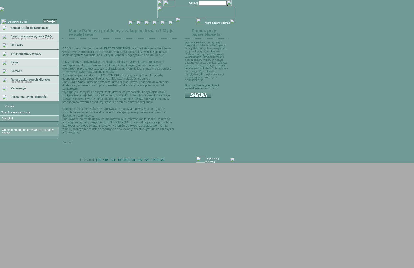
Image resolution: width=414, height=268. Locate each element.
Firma (14, 63)
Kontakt (16, 71)
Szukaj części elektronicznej (29, 28)
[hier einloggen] (50, 23)
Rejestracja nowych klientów (30, 80)
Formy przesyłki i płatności (28, 97)
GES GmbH (87, 159)
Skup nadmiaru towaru (25, 53)
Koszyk (216, 22)
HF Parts (16, 45)
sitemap (225, 22)
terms (208, 22)
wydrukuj (211, 161)
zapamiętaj (213, 158)
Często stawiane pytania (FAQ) (31, 37)
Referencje (18, 88)
